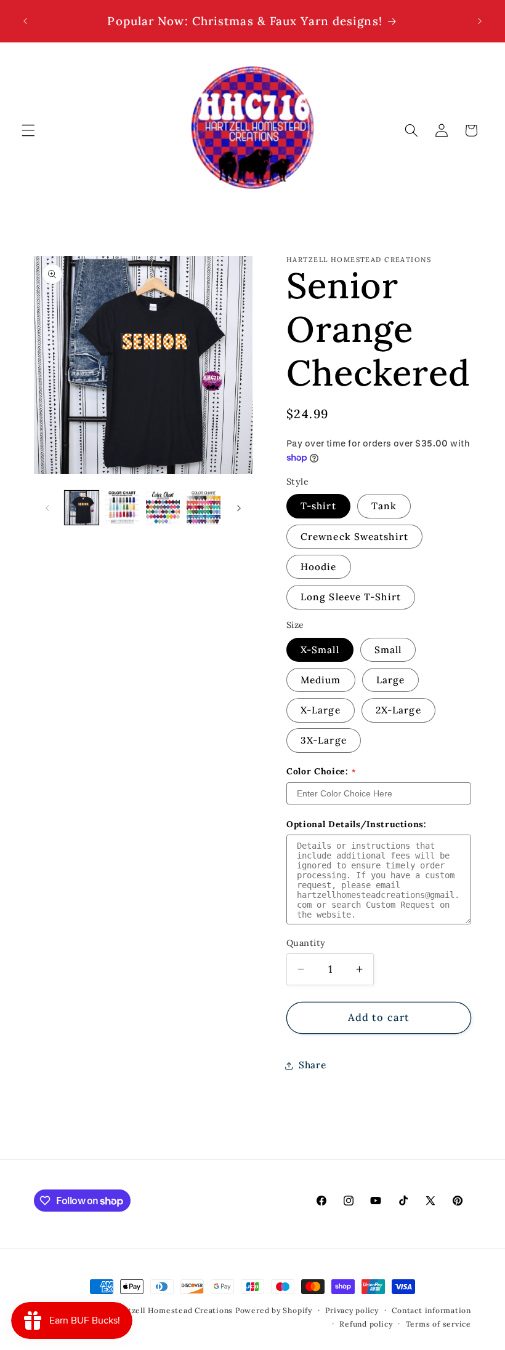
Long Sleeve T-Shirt (351, 597)
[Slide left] (47, 508)
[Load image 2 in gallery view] (122, 508)
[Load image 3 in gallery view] (163, 508)
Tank (384, 506)
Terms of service (438, 1323)
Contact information (431, 1310)
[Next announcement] (479, 20)
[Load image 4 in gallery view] (203, 508)
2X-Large (398, 710)
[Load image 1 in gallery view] (82, 508)
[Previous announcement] (25, 20)
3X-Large (324, 740)
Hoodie (319, 567)
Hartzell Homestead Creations (173, 1310)
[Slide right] (238, 508)
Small (388, 650)
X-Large (321, 710)
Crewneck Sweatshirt (354, 536)
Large (390, 680)
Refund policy (365, 1323)
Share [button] (312, 1065)
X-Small (320, 650)
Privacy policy (352, 1310)
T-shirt (318, 506)
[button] (28, 130)
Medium (321, 680)
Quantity (306, 942)
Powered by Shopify (273, 1310)
